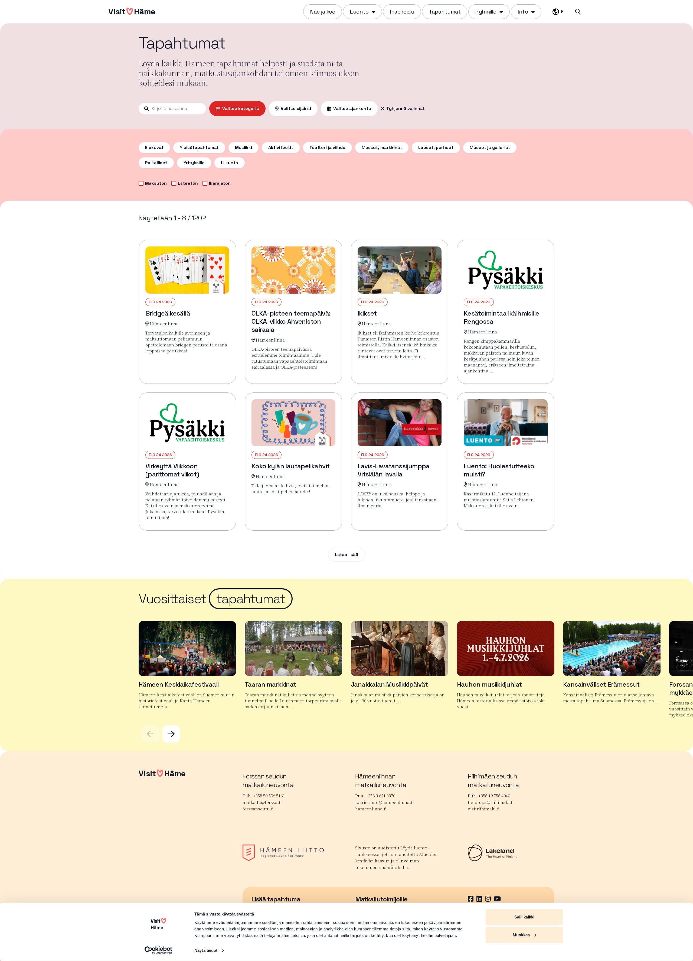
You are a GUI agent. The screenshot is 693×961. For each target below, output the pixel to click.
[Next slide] (171, 734)
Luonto (359, 11)
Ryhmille (485, 11)
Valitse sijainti (296, 108)
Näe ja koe (322, 11)
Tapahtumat (444, 11)
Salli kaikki (524, 917)
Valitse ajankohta (352, 108)
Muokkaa (521, 934)
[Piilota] (373, 11)
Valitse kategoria (240, 108)
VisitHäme (131, 11)
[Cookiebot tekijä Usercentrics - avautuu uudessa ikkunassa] (158, 950)
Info (523, 11)
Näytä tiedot (205, 950)
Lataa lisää (346, 554)
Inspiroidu (402, 11)
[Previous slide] (150, 734)
